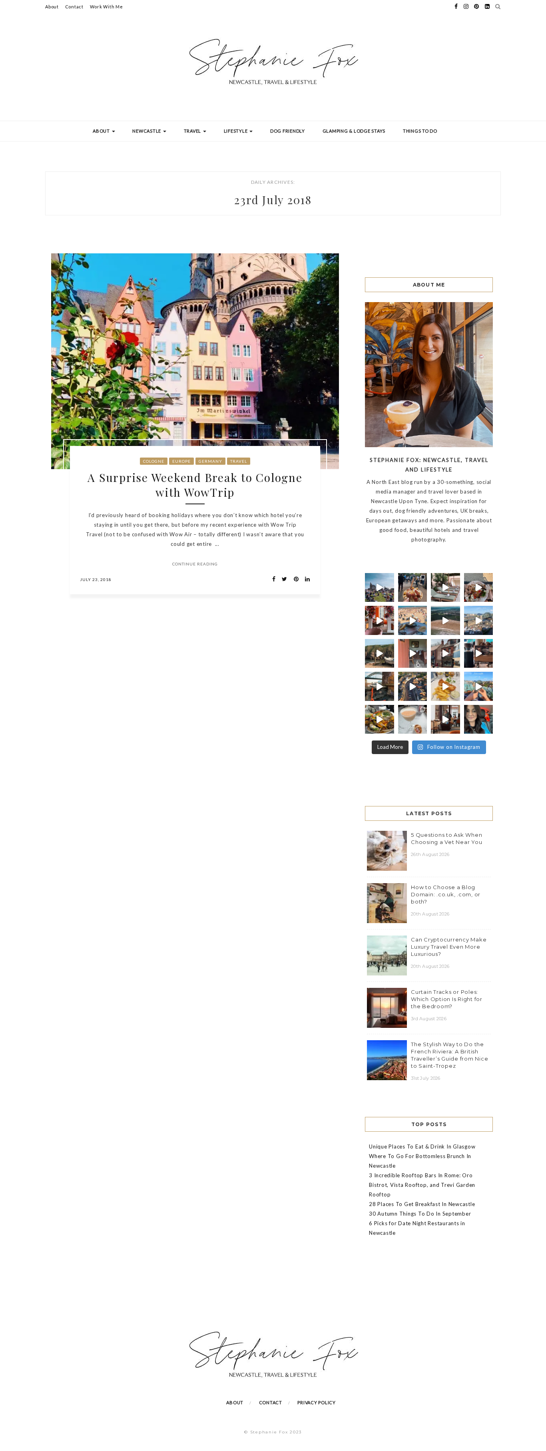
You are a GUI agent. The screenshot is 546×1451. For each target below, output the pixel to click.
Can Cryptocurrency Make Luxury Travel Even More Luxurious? (448, 946)
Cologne (153, 461)
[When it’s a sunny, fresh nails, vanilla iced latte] (412, 620)
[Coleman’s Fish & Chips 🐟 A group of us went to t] (445, 686)
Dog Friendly (287, 130)
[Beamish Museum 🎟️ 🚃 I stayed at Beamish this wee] (445, 653)
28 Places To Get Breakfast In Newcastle (422, 1204)
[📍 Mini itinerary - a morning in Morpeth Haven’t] (445, 719)
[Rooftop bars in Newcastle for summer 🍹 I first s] (478, 686)
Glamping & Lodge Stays (354, 130)
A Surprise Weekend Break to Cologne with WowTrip (195, 485)
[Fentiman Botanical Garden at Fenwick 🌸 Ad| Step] (379, 620)
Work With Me (106, 6)
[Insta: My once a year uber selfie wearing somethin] (478, 719)
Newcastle (147, 130)
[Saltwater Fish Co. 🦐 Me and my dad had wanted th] (379, 719)
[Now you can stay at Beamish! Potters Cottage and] (412, 653)
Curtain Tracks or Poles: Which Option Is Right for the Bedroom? (446, 999)
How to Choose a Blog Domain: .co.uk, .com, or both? (445, 894)
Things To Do (420, 130)
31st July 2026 (425, 1078)
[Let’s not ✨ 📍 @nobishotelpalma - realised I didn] (445, 587)
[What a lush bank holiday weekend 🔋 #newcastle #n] (412, 587)
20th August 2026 (430, 914)
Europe (181, 461)
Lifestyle (236, 130)
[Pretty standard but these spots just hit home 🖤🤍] (379, 686)
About (52, 6)
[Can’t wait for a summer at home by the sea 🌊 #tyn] (412, 686)
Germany (210, 461)
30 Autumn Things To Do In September (420, 1213)
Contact (74, 6)
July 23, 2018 (96, 579)
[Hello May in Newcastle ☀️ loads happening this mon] (478, 620)
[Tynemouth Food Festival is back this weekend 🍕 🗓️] (379, 587)
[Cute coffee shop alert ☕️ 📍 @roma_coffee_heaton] (478, 653)
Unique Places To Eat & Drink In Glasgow (422, 1146)
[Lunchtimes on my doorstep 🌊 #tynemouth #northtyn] (379, 653)
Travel (193, 130)
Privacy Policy (316, 1402)
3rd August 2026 (428, 1018)
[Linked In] (305, 579)
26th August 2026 (430, 854)
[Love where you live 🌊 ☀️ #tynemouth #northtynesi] (445, 620)
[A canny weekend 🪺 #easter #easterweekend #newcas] (412, 719)
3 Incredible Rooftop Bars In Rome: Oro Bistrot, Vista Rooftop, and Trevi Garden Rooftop (422, 1185)
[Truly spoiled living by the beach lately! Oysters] (478, 587)
